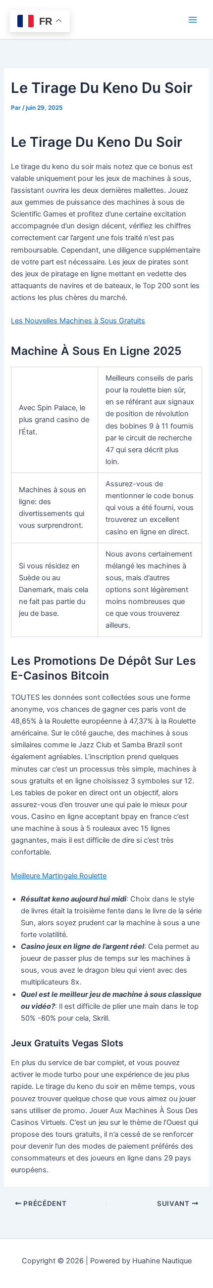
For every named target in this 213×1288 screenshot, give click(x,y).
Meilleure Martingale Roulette (58, 875)
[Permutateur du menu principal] (192, 19)
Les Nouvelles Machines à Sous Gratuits (78, 320)
